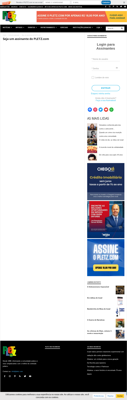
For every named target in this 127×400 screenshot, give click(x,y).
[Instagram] (109, 7)
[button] (63, 2)
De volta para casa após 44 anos (111, 155)
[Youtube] (125, 7)
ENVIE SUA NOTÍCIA (75, 7)
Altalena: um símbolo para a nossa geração (102, 359)
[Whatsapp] (111, 109)
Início (4, 35)
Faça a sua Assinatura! (106, 100)
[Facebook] (105, 7)
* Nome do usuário (100, 59)
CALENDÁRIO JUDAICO (35, 7)
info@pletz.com (17, 371)
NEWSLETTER (5, 7)
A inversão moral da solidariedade (111, 147)
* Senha (95, 68)
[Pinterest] (113, 7)
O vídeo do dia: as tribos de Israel (111, 140)
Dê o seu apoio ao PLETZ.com (56, 7)
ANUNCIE (14, 7)
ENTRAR (105, 88)
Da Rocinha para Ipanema (96, 363)
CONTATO (22, 7)
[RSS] (117, 7)
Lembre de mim (102, 78)
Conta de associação (13, 35)
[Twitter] (121, 7)
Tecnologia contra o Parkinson (98, 367)
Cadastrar (106, 2)
